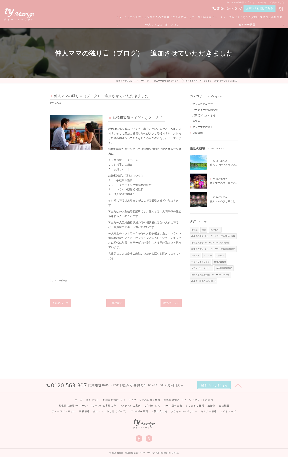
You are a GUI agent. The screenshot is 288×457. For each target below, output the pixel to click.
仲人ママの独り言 (59, 280)
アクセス (220, 255)
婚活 (204, 229)
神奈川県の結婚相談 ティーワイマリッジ (210, 274)
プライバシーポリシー (201, 268)
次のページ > (171, 303)
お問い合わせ (220, 261)
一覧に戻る (115, 303)
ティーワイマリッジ (200, 261)
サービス (195, 255)
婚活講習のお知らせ (203, 115)
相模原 (194, 229)
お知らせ (197, 121)
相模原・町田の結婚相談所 (203, 281)
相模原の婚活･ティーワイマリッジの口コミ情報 (213, 236)
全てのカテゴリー (202, 103)
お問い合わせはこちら (259, 8)
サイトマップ (228, 411)
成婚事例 (197, 132)
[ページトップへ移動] (238, 385)
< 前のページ (60, 303)
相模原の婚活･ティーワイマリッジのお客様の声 (213, 248)
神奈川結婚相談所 (224, 268)
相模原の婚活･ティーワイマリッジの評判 (210, 242)
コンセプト (215, 229)
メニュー (208, 255)
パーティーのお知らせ (205, 109)
